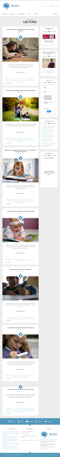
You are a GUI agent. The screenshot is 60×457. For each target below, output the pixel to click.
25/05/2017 (21, 213)
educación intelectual (31, 259)
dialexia (12, 317)
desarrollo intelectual (21, 259)
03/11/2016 (21, 271)
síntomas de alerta (24, 375)
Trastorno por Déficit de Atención (22, 411)
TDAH (25, 410)
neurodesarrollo (23, 201)
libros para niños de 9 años (26, 140)
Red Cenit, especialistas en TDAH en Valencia (48, 439)
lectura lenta (16, 410)
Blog (35, 454)
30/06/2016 (21, 329)
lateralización (9, 319)
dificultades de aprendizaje (19, 408)
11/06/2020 (21, 92)
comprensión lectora (23, 199)
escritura (10, 80)
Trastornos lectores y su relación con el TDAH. (20, 389)
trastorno (28, 410)
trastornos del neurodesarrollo (22, 377)
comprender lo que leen (13, 199)
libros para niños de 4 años (15, 140)
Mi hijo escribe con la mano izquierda (20, 269)
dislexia (10, 375)
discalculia (16, 317)
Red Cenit (21, 410)
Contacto (31, 454)
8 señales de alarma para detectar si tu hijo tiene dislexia (21, 30)
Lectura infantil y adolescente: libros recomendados (21, 90)
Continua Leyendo (20, 72)
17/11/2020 (21, 32)
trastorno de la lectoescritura (29, 80)
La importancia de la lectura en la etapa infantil (20, 211)
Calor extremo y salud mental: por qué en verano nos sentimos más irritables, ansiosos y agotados (48, 127)
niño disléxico (19, 80)
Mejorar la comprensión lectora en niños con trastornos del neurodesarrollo (20, 150)
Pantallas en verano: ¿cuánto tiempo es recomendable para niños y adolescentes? (49, 145)
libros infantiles (22, 138)
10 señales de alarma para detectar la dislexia (20, 327)
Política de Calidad (41, 454)
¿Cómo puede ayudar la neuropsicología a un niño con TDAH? (48, 141)
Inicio (28, 454)
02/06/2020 (21, 153)
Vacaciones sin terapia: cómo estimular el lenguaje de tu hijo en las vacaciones (48, 132)
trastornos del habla (21, 319)
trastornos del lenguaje (30, 319)
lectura (14, 80)
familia (29, 408)
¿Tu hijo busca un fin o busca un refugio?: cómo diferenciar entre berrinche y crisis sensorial (48, 136)
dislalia (20, 317)
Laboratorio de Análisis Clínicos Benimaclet (30, 440)
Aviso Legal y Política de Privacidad (51, 454)
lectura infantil (15, 138)
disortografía (25, 317)
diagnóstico (10, 408)
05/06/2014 (21, 391)
